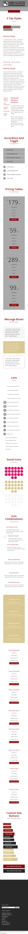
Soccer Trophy (5, 922)
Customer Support (8, 29)
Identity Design (7, 27)
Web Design (6, 111)
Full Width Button (14, 866)
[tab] (14, 150)
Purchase (14, 219)
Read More (7, 824)
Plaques (3, 921)
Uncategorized (5, 924)
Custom (3, 918)
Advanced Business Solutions (6, 99)
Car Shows (4, 916)
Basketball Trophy (6, 914)
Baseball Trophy (5, 913)
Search (17, 907)
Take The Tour (14, 663)
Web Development (15, 27)
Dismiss (4, 933)
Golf (3, 919)
